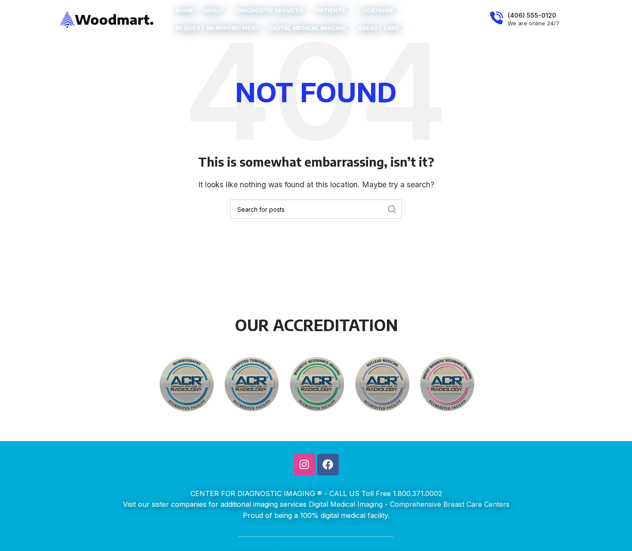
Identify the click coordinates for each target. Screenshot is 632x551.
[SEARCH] (392, 209)
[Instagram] (304, 464)
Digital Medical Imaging (346, 504)
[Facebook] (328, 464)
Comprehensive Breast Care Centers (449, 504)
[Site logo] (107, 18)
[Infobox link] (524, 19)
